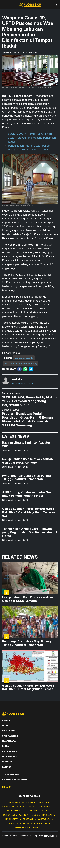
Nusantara (9, 741)
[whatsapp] (25, 369)
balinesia (23, 815)
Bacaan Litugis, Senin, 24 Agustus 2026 (26, 444)
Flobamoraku (10, 756)
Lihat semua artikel (22, 383)
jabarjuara (44, 819)
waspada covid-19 (23, 358)
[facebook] (19, 369)
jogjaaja (42, 802)
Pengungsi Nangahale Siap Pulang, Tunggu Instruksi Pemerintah (27, 477)
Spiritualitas (10, 736)
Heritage (7, 762)
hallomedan (30, 811)
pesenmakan (38, 827)
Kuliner (6, 767)
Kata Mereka (9, 751)
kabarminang (9, 806)
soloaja (45, 811)
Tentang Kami (10, 774)
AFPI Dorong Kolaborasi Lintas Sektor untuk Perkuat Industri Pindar (29, 493)
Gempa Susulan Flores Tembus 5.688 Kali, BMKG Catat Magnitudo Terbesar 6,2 (29, 512)
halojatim (47, 815)
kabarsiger (26, 806)
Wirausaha (8, 730)
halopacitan (11, 819)
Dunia (5, 746)
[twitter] (31, 369)
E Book (6, 720)
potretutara (13, 811)
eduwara (27, 823)
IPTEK (5, 725)
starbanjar (9, 815)
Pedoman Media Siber (14, 779)
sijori (35, 815)
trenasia (13, 802)
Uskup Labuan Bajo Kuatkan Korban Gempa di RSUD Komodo (27, 460)
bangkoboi (13, 823)
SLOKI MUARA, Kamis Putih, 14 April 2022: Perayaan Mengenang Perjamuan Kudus (32, 137)
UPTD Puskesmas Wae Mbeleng (20, 363)
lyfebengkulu (21, 827)
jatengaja (42, 823)
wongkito (27, 802)
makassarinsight (44, 806)
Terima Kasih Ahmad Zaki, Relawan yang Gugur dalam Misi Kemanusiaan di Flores (30, 532)
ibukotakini (28, 819)
